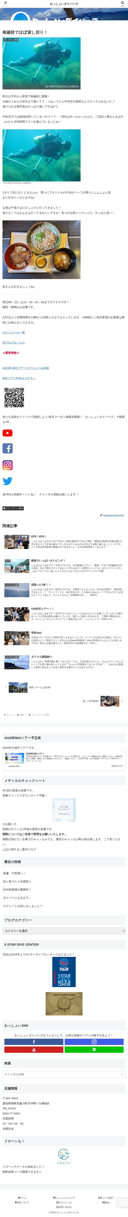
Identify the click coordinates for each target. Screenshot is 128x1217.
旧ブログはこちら (13, 342)
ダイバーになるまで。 (17, 897)
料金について (22, 1202)
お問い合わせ (65, 1207)
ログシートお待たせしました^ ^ (23, 906)
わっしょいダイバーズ (64, 3)
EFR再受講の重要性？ (17, 889)
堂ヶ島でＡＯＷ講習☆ (17, 881)
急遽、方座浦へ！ (14, 873)
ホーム (23, 1198)
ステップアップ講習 (14, 508)
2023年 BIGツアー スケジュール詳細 (25, 368)
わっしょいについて (65, 1198)
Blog (107, 1202)
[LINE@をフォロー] (94, 1050)
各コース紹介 (106, 1198)
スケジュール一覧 (13, 332)
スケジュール (65, 1202)
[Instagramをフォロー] (94, 1042)
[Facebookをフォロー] (33, 1042)
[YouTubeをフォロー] (33, 1050)
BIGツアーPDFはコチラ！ (18, 378)
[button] (122, 1074)
